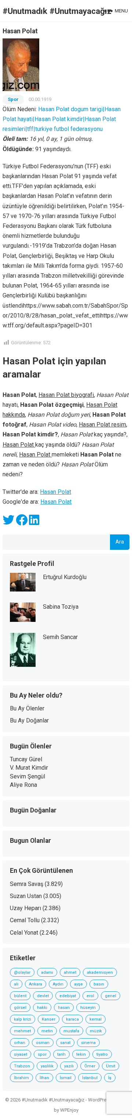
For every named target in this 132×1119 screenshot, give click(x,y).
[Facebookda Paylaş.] (21, 522)
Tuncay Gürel (26, 759)
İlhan (44, 1077)
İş (109, 1077)
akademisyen (100, 972)
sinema (88, 1042)
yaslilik (47, 1066)
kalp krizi (22, 1019)
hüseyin (88, 1007)
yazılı (69, 1066)
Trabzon (22, 1066)
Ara (119, 542)
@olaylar (22, 972)
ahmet (70, 972)
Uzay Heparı (25, 908)
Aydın (58, 984)
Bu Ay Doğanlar (29, 720)
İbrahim (21, 1077)
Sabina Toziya (60, 606)
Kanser (48, 1019)
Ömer (89, 1066)
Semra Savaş (26, 883)
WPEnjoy (69, 1110)
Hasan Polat (55, 491)
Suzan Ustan (26, 896)
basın (99, 984)
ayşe (78, 984)
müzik (96, 1031)
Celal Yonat (24, 932)
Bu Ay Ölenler (27, 708)
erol (90, 996)
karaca (72, 1019)
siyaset (20, 1054)
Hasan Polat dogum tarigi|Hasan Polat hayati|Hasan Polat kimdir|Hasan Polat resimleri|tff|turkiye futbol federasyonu (62, 119)
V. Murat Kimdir (29, 767)
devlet (43, 996)
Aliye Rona (23, 784)
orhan (19, 1042)
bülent (20, 996)
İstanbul (90, 1077)
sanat (65, 1042)
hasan (64, 1007)
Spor (13, 99)
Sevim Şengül (27, 776)
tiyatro (102, 1054)
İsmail (66, 1077)
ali (16, 984)
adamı (47, 972)
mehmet (22, 1031)
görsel (20, 1007)
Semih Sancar (60, 637)
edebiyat (67, 996)
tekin (81, 1054)
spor (42, 1054)
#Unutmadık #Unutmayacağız (57, 11)
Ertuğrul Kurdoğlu (65, 577)
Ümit (110, 1066)
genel (110, 996)
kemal (95, 1019)
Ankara (35, 984)
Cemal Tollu (25, 920)
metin (47, 1031)
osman (43, 1042)
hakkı (42, 1007)
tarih (61, 1054)
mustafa (71, 1031)
